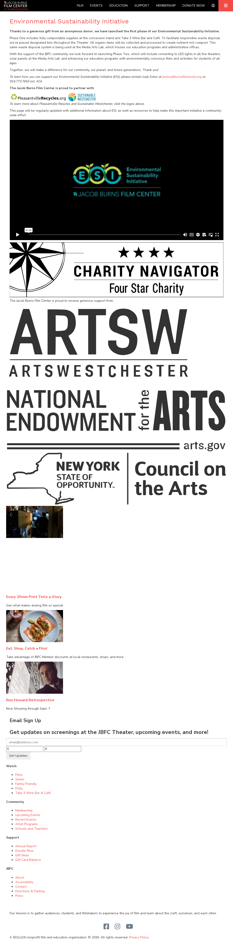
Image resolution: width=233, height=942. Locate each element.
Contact (21, 886)
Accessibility (24, 882)
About (19, 877)
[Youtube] (129, 926)
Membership (166, 5)
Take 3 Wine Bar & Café (33, 793)
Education (118, 5)
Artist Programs (26, 824)
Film (80, 5)
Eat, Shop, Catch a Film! (26, 648)
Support (141, 5)
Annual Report (25, 846)
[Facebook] (106, 926)
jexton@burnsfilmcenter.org (182, 77)
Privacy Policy (138, 937)
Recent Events (25, 819)
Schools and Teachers (31, 828)
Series (19, 779)
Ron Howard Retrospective (30, 700)
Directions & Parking (30, 891)
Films (19, 775)
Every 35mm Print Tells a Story (34, 596)
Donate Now (193, 5)
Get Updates (18, 756)
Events (96, 5)
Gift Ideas (22, 855)
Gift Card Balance (28, 860)
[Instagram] (117, 926)
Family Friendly (26, 784)
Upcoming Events (27, 815)
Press (19, 896)
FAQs (19, 788)
